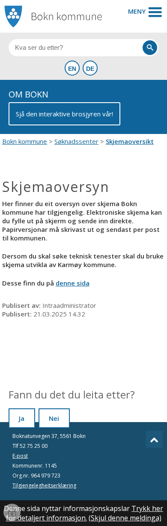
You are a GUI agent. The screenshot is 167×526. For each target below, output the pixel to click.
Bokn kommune (24, 141)
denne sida (72, 283)
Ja (21, 418)
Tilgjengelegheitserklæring (44, 485)
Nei (54, 418)
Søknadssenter (76, 141)
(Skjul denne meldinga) (125, 518)
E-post (20, 455)
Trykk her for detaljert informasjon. (85, 513)
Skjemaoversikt (130, 141)
